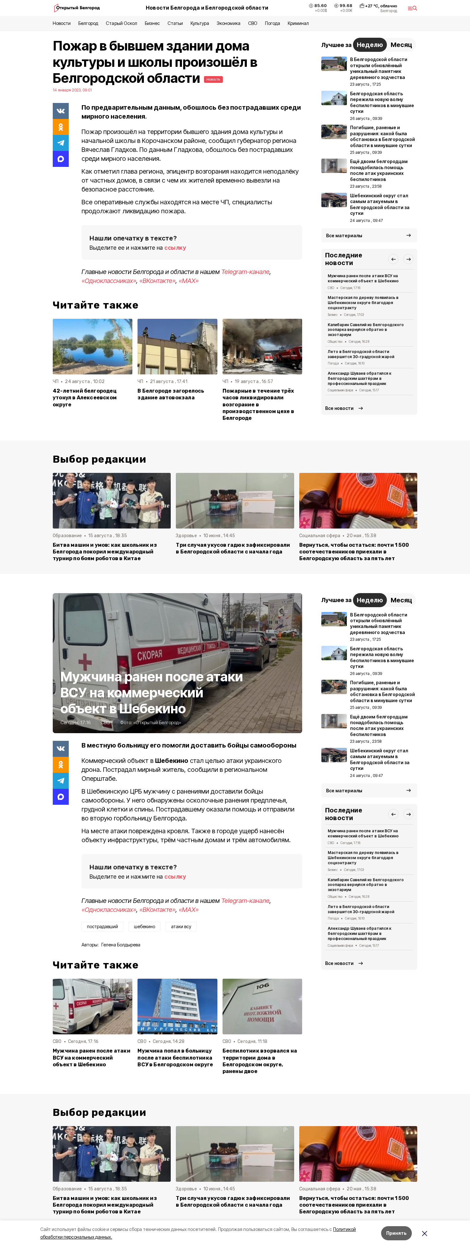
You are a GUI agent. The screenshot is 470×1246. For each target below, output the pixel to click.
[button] (393, 259)
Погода (272, 23)
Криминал (298, 23)
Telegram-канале (245, 272)
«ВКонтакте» (157, 281)
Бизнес (152, 23)
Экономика (228, 23)
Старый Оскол (121, 23)
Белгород (88, 23)
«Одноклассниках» (109, 281)
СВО (252, 23)
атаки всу (181, 926)
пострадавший (102, 926)
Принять (396, 1233)
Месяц (401, 45)
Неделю (370, 45)
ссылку (175, 247)
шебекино (144, 926)
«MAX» (189, 281)
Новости (62, 23)
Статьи (175, 23)
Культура (200, 23)
